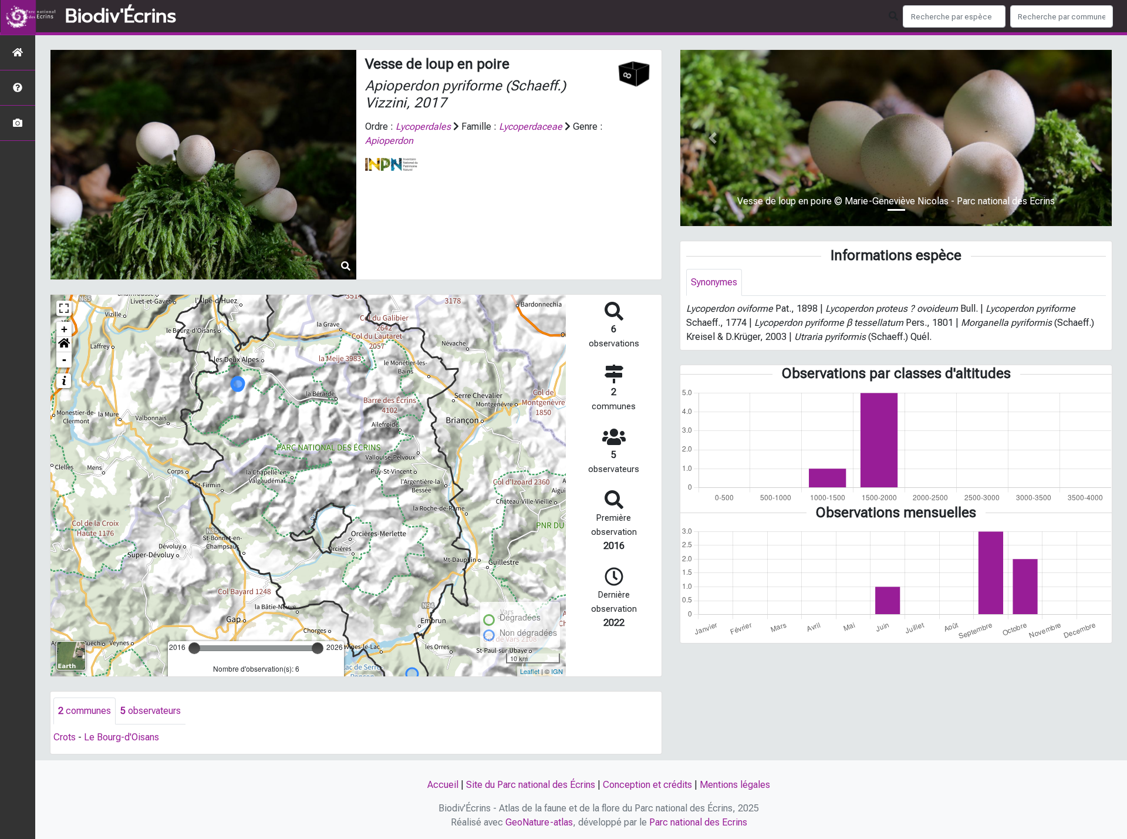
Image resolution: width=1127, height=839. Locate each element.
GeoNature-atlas (539, 822)
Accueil (442, 784)
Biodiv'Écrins (120, 16)
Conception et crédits (647, 784)
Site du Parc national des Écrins (530, 784)
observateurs (150, 710)
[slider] (194, 648)
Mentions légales (735, 784)
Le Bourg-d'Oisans (121, 737)
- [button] (64, 359)
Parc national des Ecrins (698, 822)
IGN (557, 671)
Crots (64, 737)
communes (84, 710)
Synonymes (714, 282)
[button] (64, 344)
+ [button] (64, 329)
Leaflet (529, 671)
